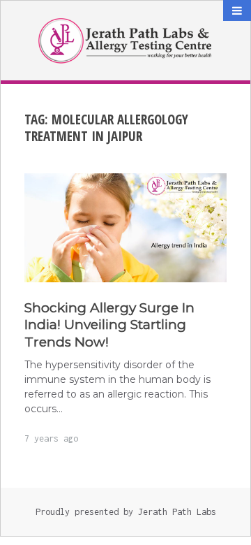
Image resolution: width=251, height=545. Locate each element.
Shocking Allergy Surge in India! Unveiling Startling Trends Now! (109, 325)
